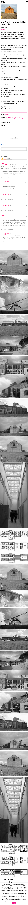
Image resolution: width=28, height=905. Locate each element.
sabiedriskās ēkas (13, 119)
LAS (6, 117)
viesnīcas (21, 119)
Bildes (3, 29)
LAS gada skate (12, 117)
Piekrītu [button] (14, 903)
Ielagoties (4, 144)
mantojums (4, 119)
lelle (13, 182)
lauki (18, 117)
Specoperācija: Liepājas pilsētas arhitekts (15, 882)
